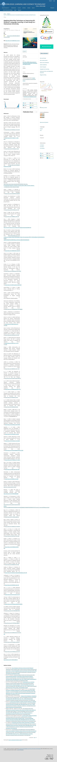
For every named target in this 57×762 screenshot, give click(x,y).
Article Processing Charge (7, 10)
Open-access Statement (44, 62)
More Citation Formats (27, 98)
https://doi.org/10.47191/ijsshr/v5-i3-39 (12, 594)
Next (34, 737)
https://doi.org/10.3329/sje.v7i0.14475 (12, 335)
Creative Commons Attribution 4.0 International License (29, 79)
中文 (41, 130)
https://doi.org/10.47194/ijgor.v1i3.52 (12, 148)
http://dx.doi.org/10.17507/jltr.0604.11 (11, 659)
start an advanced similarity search (15, 739)
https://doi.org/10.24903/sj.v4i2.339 (11, 478)
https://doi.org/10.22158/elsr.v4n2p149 (12, 642)
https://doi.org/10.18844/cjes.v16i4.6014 (12, 526)
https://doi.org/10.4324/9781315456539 (12, 193)
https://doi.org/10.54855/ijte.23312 (11, 397)
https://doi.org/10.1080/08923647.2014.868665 (13, 309)
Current (19, 7)
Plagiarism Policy (43, 74)
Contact (28, 7)
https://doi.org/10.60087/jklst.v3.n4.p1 (13, 40)
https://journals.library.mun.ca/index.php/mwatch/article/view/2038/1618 (17, 227)
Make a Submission (44, 53)
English (41, 128)
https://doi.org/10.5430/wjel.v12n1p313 (12, 129)
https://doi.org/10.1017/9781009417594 (12, 610)
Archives (24, 7)
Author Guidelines (43, 64)
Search (33, 7)
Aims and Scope (43, 58)
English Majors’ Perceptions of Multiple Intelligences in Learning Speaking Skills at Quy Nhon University (20, 690)
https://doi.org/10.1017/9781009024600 (11, 493)
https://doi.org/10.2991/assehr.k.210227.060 (13, 284)
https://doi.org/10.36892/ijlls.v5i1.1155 (12, 368)
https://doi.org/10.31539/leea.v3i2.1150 (12, 651)
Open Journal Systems (44, 122)
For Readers (42, 144)
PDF (25, 51)
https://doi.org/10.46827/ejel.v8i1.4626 (12, 469)
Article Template (43, 66)
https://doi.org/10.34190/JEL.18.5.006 (12, 434)
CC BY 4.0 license (20, 749)
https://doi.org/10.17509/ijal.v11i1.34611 (12, 459)
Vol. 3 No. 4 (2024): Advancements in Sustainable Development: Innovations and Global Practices (20, 14)
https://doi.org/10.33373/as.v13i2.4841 (12, 536)
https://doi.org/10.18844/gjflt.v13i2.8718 (12, 250)
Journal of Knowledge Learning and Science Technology (30, 748)
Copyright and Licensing (44, 69)
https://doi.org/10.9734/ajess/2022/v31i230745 (13, 604)
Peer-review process (43, 60)
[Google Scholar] (46, 40)
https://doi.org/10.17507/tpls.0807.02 (12, 517)
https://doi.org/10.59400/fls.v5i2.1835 (12, 564)
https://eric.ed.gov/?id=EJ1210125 (10, 487)
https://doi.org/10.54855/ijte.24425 (11, 406)
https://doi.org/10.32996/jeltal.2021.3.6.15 (13, 389)
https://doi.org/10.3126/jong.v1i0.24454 (12, 440)
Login (15, 10)
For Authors (42, 146)
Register (19, 10)
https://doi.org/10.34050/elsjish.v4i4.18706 (13, 271)
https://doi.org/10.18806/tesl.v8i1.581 (12, 216)
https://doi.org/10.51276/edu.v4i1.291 (12, 209)
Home (5, 13)
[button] (26, 103)
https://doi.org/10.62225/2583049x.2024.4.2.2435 (14, 450)
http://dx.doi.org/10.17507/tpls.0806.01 (12, 623)
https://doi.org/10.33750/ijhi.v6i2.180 (12, 585)
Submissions (13, 7)
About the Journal (5, 7)
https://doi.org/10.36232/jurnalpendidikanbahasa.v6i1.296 (16, 572)
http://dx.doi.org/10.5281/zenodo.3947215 (13, 378)
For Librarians (42, 148)
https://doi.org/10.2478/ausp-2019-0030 (12, 424)
